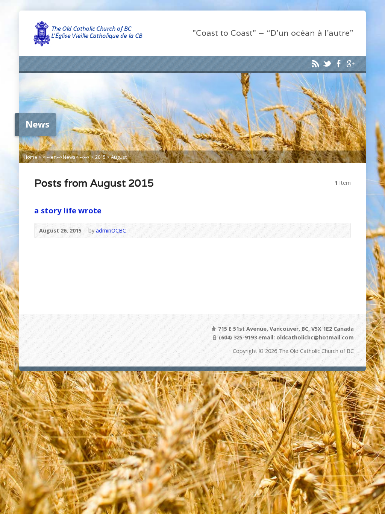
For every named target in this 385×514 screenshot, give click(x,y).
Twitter (327, 63)
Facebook (338, 63)
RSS (315, 63)
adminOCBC (111, 230)
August (119, 157)
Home (30, 157)
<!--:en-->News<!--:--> (66, 157)
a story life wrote (68, 210)
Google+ (350, 63)
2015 (100, 157)
